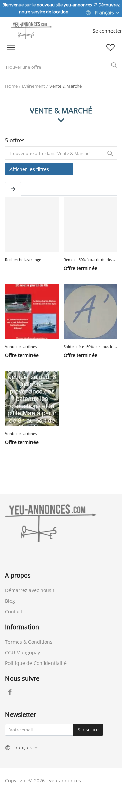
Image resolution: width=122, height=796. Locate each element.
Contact (13, 611)
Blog (10, 601)
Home (11, 86)
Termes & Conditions (29, 642)
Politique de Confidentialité (36, 663)
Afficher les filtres (29, 169)
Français (104, 12)
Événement (33, 86)
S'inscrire (88, 729)
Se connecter (107, 31)
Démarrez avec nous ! (29, 590)
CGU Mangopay (22, 652)
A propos (18, 575)
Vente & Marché (65, 86)
